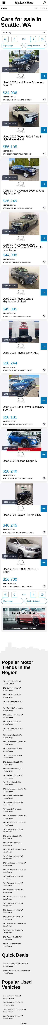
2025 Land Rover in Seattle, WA (14, 851)
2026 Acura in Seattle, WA (12, 938)
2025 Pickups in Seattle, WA (13, 884)
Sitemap (24, 1023)
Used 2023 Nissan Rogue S (20, 461)
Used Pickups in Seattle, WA (13, 1017)
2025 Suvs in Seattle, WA (12, 682)
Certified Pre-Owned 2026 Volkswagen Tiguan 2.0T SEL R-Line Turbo (23, 247)
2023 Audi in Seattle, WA (12, 783)
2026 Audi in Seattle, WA (12, 945)
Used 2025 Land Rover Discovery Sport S (23, 84)
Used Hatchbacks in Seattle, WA (14, 1010)
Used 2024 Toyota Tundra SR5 (22, 515)
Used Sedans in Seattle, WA (13, 1004)
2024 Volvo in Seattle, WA (12, 844)
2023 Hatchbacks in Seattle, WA (14, 824)
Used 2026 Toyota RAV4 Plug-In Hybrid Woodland (22, 138)
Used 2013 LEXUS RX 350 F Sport (21, 570)
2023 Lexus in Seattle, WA (12, 750)
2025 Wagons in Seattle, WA (13, 891)
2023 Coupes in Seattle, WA (13, 918)
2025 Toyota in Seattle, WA (13, 709)
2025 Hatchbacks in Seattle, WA (14, 871)
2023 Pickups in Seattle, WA (13, 877)
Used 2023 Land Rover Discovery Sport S (23, 408)
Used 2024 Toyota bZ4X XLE (21, 352)
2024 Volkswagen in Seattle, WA (14, 817)
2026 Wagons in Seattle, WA (13, 931)
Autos (4, 8)
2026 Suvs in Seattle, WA (12, 723)
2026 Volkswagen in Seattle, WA (14, 925)
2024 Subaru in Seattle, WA (13, 797)
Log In (36, 8)
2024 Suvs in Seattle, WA (12, 689)
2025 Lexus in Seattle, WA (12, 756)
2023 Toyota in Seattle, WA (13, 770)
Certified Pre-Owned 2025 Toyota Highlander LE (23, 192)
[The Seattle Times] (24, 2)
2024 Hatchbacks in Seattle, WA (14, 864)
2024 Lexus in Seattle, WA (12, 736)
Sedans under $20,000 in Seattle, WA (16, 972)
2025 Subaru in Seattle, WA (13, 763)
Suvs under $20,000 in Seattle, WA (15, 965)
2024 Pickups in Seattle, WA (13, 830)
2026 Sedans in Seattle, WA (13, 857)
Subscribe (43, 8)
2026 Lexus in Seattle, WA (12, 837)
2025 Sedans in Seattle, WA (13, 777)
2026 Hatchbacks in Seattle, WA (14, 898)
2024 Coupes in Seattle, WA (13, 911)
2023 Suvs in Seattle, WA (12, 696)
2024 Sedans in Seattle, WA (13, 716)
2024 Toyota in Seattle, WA (13, 703)
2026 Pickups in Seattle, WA (13, 904)
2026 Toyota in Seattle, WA (13, 729)
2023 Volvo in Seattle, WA (12, 810)
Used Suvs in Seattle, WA (12, 997)
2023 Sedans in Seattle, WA (13, 803)
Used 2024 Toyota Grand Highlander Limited (18, 300)
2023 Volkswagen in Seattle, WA (14, 790)
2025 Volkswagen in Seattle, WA (14, 743)
